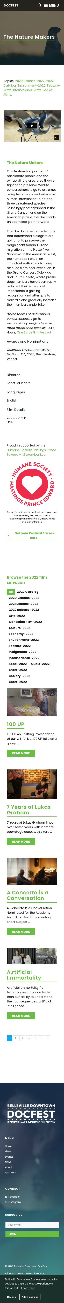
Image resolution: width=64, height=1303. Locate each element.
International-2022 (26, 90)
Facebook (14, 1196)
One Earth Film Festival (34, 332)
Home (8, 1146)
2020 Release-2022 (30, 81)
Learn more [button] (28, 1288)
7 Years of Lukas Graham (29, 809)
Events (9, 1156)
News (8, 1162)
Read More (21, 753)
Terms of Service (34, 1273)
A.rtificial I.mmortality (24, 975)
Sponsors (10, 1172)
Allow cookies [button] (30, 1297)
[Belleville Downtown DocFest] (11, 5)
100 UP (15, 724)
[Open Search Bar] (39, 5)
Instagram (15, 1202)
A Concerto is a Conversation (27, 895)
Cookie (19, 1273)
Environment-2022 (31, 85)
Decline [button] (11, 1297)
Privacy (9, 1273)
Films (8, 1151)
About (8, 1167)
